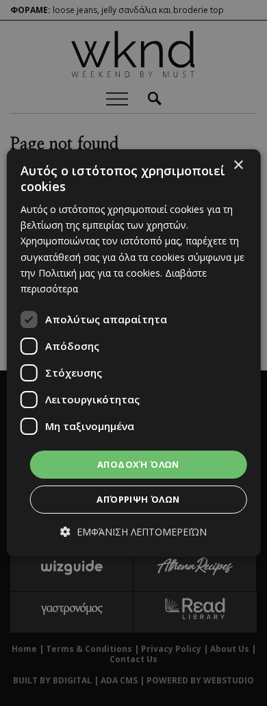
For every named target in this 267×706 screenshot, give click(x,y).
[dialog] (134, 353)
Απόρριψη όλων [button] (138, 499)
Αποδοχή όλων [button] (138, 464)
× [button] (238, 165)
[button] (133, 532)
